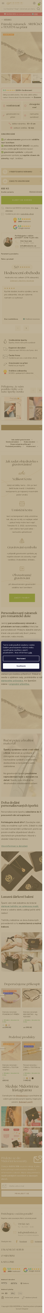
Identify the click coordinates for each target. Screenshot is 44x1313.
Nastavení (21, 658)
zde (30, 653)
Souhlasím (21, 666)
